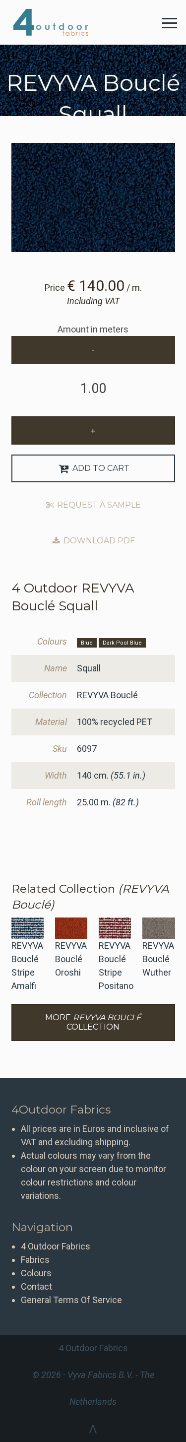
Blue (87, 643)
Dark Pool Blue (122, 643)
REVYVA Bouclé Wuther (158, 959)
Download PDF (98, 540)
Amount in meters (93, 329)
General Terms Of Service (71, 1300)
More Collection (93, 1022)
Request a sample (98, 505)
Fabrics (35, 1259)
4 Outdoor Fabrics (58, 22)
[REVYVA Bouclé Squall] (93, 197)
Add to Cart (99, 468)
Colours (36, 1273)
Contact (36, 1286)
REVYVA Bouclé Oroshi (71, 959)
